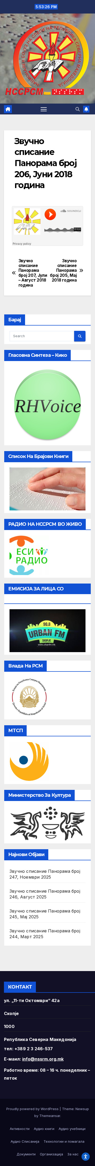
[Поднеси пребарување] (80, 336)
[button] (77, 109)
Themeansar (49, 1116)
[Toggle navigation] (44, 109)
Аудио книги (44, 1129)
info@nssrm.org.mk (43, 1059)
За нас (73, 1154)
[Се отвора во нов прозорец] (29, 555)
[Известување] (86, 109)
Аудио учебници (72, 1129)
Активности (20, 1129)
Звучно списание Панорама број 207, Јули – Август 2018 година (32, 273)
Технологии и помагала (64, 1141)
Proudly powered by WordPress (33, 1109)
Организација (51, 1154)
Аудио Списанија (25, 1141)
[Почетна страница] (8, 109)
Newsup (82, 1109)
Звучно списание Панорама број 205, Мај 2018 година (63, 271)
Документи (26, 1154)
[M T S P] (29, 761)
